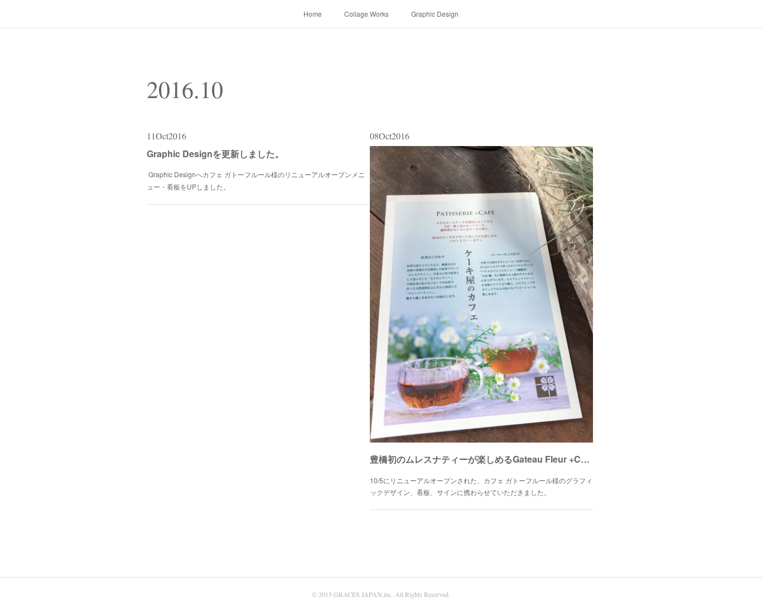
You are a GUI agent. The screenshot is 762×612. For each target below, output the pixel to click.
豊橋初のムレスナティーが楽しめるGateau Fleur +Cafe (481, 459)
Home (312, 13)
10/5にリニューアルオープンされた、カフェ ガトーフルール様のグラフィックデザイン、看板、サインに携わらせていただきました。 (481, 486)
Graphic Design (435, 13)
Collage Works (366, 13)
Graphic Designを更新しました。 (215, 153)
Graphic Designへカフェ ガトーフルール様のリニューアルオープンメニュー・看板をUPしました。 (256, 180)
